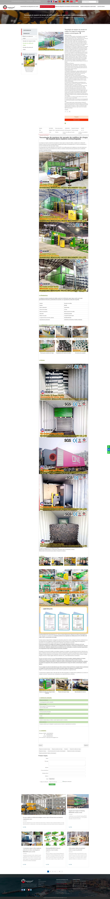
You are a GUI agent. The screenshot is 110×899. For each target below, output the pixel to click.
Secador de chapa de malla (29, 41)
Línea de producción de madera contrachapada (56, 751)
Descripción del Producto (44, 135)
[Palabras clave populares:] (97, 2)
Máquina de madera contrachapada (73, 751)
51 (59, 871)
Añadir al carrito (76, 119)
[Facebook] (22, 890)
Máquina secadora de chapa (28, 37)
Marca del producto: (59, 128)
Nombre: (56, 132)
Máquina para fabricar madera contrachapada (47, 753)
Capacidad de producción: (60, 130)
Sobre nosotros (41, 882)
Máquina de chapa (42, 751)
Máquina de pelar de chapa (61, 882)
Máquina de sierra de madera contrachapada (64, 893)
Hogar (39, 879)
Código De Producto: (75, 128)
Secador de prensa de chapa (28, 48)
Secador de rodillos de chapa (28, 44)
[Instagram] (31, 890)
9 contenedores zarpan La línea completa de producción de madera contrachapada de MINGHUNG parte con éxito (32, 850)
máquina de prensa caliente (61, 892)
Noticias (39, 884)
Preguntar (76, 116)
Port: (40, 130)
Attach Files (52, 778)
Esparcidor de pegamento (61, 889)
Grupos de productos (42, 881)
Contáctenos (40, 886)
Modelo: (40, 128)
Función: (73, 132)
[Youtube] (29, 890)
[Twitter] (26, 890)
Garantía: (41, 132)
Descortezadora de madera (61, 881)
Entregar (52, 784)
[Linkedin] (24, 890)
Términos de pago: (74, 130)
